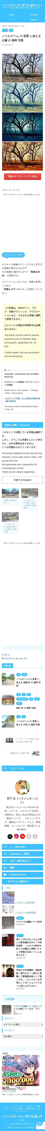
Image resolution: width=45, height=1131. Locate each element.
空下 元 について (18, 1106)
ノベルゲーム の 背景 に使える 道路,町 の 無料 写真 (28, 682)
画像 (17, 658)
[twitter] (10, 836)
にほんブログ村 (9, 1091)
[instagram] (16, 836)
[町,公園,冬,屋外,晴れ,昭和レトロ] (22, 97)
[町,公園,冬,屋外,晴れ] (22, 68)
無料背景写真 (30, 1109)
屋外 (10, 658)
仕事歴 (11, 15)
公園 (5, 655)
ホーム (7, 1106)
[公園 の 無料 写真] (10, 493)
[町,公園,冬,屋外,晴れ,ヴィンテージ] (22, 156)
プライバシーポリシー (22, 1111)
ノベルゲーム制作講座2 (25, 912)
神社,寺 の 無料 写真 (26, 708)
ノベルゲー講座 (17, 1109)
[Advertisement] (22, 221)
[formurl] (28, 836)
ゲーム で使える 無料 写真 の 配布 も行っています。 (22, 1124)
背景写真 (33, 20)
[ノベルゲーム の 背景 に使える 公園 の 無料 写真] (29, 493)
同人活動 (33, 15)
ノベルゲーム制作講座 (25, 902)
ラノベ (11, 20)
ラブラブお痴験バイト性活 (29, 922)
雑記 (39, 1109)
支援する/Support (22, 480)
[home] (35, 836)
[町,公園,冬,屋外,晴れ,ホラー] (22, 126)
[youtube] (22, 836)
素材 (21, 658)
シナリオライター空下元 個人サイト (22, 5)
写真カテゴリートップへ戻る (22, 176)
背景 (25, 658)
